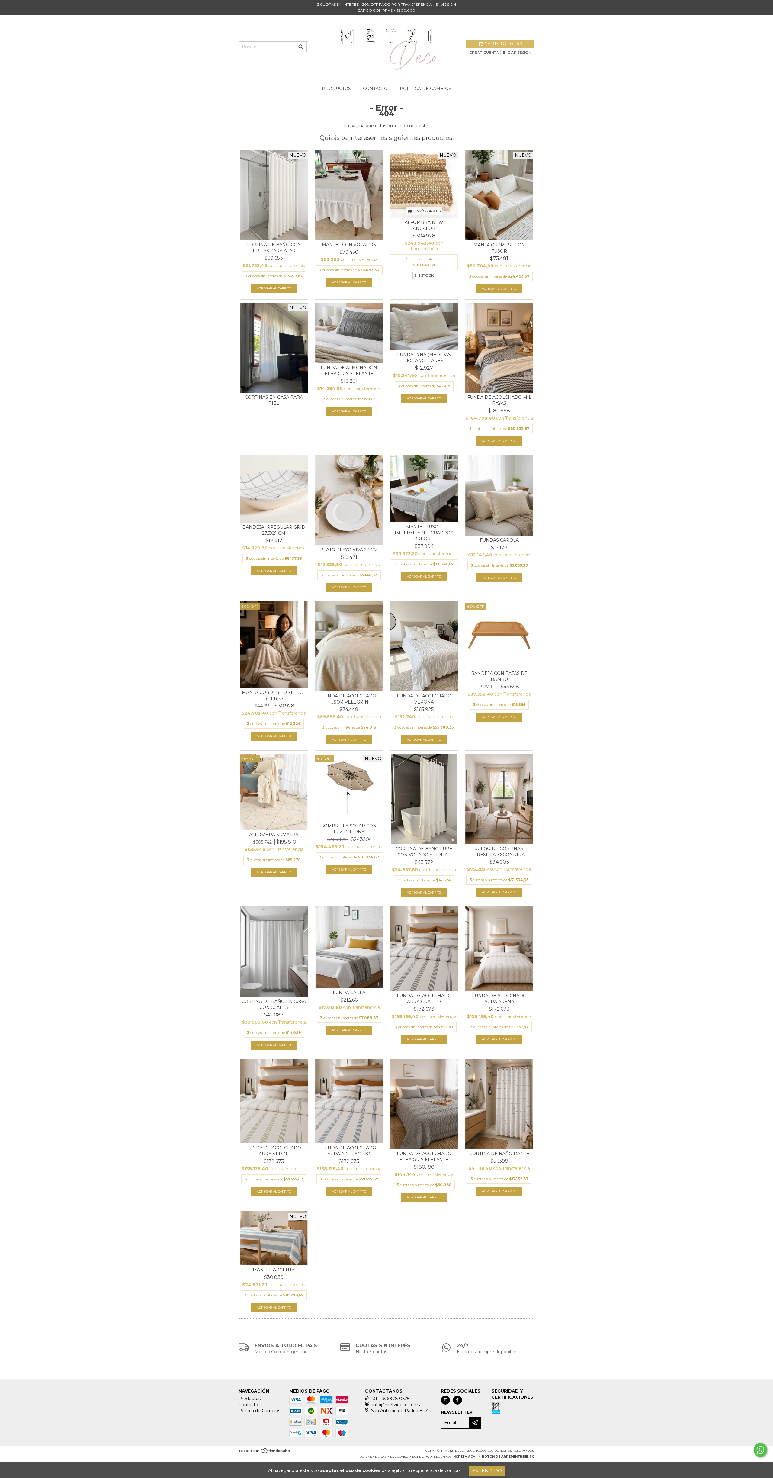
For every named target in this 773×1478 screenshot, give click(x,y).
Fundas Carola (499, 540)
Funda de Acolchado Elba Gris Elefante (424, 1156)
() (503, 44)
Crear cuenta (484, 52)
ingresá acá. (464, 1457)
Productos (336, 88)
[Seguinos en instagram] (445, 1400)
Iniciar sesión (517, 52)
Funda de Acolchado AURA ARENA (499, 998)
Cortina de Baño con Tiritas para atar (273, 247)
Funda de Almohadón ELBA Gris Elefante (349, 370)
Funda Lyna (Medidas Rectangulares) (424, 357)
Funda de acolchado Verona (424, 699)
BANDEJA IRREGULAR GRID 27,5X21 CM (273, 530)
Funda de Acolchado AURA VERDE (273, 1151)
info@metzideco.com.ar (397, 1404)
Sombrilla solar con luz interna (349, 829)
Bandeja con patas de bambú (499, 676)
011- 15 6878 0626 (390, 1398)
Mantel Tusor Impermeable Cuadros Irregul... (424, 533)
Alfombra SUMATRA (273, 834)
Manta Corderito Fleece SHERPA (274, 695)
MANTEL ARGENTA (274, 1270)
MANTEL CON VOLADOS (349, 244)
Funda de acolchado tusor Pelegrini (349, 699)
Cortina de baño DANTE (499, 1153)
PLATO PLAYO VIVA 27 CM (349, 549)
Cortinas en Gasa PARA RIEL (274, 400)
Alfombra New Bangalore (424, 225)
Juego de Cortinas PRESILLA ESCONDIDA (499, 851)
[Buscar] (301, 46)
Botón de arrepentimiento (508, 1457)
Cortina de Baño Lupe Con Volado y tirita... (424, 852)
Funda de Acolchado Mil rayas (499, 400)
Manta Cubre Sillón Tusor (499, 248)
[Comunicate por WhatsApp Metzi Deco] (760, 1450)
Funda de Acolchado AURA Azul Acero (349, 1151)
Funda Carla (349, 992)
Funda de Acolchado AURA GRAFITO (424, 998)
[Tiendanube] (265, 1453)
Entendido (487, 1470)
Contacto (375, 88)
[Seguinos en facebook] (457, 1400)
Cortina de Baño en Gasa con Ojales (274, 1004)
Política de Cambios (425, 88)
